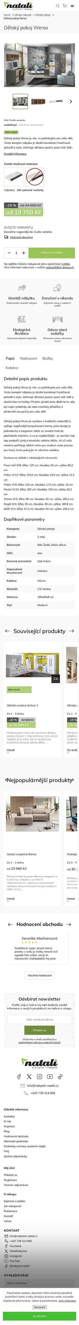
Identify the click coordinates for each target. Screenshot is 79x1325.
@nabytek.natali (60, 1077)
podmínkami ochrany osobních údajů (40, 1042)
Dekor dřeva (58, 545)
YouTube (50, 1077)
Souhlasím (40, 1316)
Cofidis (65, 264)
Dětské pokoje (46, 528)
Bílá (39, 545)
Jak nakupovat (12, 1206)
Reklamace (10, 1211)
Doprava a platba (14, 1201)
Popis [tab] (10, 358)
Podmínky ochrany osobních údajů (24, 1146)
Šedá (46, 545)
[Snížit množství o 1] (9, 253)
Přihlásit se (39, 1030)
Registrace (10, 1180)
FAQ (6, 1151)
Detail (10, 750)
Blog (6, 1131)
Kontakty (9, 1116)
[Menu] (72, 6)
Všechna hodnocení (31, 125)
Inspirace (9, 1126)
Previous (8, 630)
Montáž (8, 1216)
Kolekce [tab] (12, 368)
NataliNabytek (29, 1077)
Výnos (8, 1221)
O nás (7, 1121)
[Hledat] (58, 6)
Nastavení (39, 1307)
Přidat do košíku (52, 252)
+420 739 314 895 (42, 1093)
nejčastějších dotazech (60, 267)
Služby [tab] (47, 358)
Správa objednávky (15, 1156)
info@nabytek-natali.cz (43, 1085)
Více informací (67, 1300)
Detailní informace (15, 154)
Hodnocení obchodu (16, 1136)
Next (72, 630)
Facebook (19, 1077)
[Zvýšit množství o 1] (23, 253)
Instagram (39, 1077)
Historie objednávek (16, 1185)
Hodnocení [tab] (28, 358)
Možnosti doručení (21, 237)
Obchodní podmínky (16, 1141)
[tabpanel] (32, 699)
